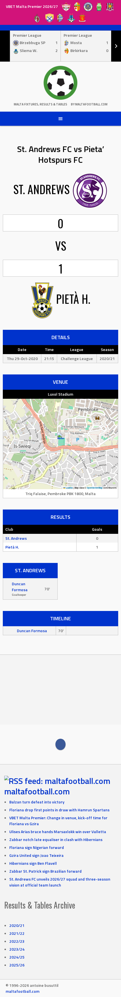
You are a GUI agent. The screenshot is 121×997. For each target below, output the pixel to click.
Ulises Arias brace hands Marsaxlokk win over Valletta (57, 832)
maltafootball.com (37, 791)
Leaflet (69, 487)
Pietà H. (12, 547)
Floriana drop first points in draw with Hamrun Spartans (59, 810)
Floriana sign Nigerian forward (36, 847)
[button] (60, 438)
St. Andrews (16, 538)
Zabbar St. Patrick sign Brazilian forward (45, 871)
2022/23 (16, 941)
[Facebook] (60, 744)
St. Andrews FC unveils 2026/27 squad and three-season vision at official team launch (59, 882)
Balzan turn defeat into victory (36, 802)
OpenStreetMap (95, 487)
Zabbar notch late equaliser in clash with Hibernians (55, 839)
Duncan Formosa (20, 587)
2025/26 (16, 965)
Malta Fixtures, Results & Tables (40, 104)
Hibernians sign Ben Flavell (33, 863)
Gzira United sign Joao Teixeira (36, 855)
